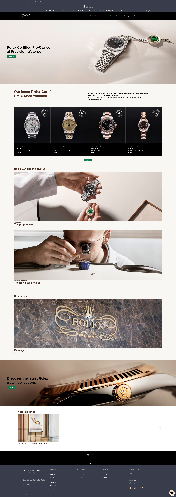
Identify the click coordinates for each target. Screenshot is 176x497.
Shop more (88, 160)
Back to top (88, 463)
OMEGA (52, 480)
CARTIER (52, 474)
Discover (11, 387)
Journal (111, 10)
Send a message (18, 352)
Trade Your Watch (81, 480)
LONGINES (53, 482)
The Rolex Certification (139, 16)
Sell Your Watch (91, 10)
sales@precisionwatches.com (139, 483)
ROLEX (52, 472)
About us (105, 472)
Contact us (106, 480)
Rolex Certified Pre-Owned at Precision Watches (102, 16)
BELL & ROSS (53, 488)
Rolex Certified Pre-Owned (57, 10)
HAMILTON (53, 485)
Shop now (11, 56)
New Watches (71, 10)
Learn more (16, 226)
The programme (128, 16)
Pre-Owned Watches (82, 474)
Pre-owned (80, 10)
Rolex (45, 10)
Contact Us (118, 10)
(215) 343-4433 (135, 480)
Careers (105, 477)
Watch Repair (102, 10)
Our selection (119, 16)
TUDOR (52, 477)
